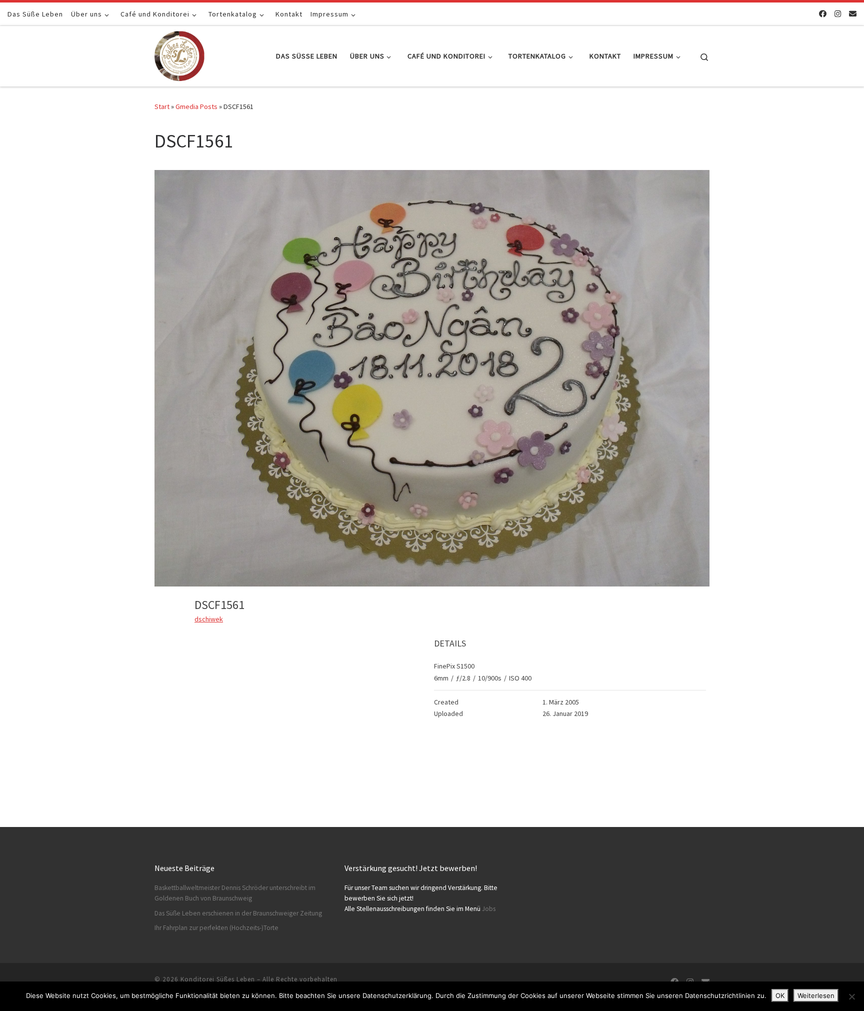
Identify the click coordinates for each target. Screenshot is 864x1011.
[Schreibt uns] (852, 14)
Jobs (489, 908)
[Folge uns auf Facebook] (822, 14)
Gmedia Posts (197, 106)
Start (162, 106)
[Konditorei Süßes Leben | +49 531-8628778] (179, 54)
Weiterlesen (816, 996)
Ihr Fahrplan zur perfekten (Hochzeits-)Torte (216, 928)
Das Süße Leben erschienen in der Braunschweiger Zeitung (238, 913)
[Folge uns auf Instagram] (837, 14)
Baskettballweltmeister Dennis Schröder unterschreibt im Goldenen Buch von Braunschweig (235, 893)
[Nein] (851, 997)
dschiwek (208, 619)
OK (780, 996)
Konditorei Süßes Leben (217, 979)
